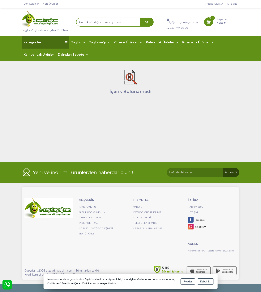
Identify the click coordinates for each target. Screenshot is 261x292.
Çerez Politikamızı (85, 283)
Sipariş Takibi (142, 217)
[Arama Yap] (146, 22)
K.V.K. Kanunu (87, 206)
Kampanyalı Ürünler (39, 54)
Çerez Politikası (90, 217)
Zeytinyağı (97, 42)
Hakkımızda (195, 206)
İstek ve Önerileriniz (147, 212)
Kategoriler (32, 42)
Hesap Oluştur (214, 3)
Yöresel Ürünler (126, 42)
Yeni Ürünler (87, 233)
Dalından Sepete (71, 54)
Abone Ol (231, 172)
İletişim (193, 212)
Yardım (138, 206)
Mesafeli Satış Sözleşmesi (96, 228)
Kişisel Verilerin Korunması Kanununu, (152, 279)
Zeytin (76, 42)
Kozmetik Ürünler (196, 42)
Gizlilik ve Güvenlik (92, 212)
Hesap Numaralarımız (147, 228)
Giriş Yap (232, 3)
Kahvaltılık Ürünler (160, 42)
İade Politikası (89, 222)
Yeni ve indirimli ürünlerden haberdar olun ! (83, 172)
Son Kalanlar (31, 3)
